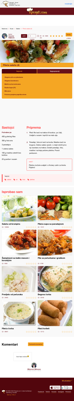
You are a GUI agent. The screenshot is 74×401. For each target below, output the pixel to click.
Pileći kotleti (55, 316)
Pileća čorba (19, 316)
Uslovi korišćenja (26, 391)
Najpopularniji (54, 71)
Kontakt (15, 392)
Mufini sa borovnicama (13, 84)
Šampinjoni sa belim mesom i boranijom (19, 247)
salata (9, 179)
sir (17, 179)
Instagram (61, 391)
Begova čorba (55, 282)
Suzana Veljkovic (11, 37)
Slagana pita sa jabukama (14, 77)
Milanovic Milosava (34, 369)
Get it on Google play (66, 387)
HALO (14, 395)
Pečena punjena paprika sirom (15, 94)
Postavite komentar (36, 344)
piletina (32, 179)
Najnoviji (19, 71)
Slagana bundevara (11, 80)
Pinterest (68, 391)
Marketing (9, 392)
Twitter (48, 391)
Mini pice (8, 91)
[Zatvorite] (1, 3)
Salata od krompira (19, 212)
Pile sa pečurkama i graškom (55, 247)
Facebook (41, 391)
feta (23, 179)
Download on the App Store (55, 387)
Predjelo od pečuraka (19, 282)
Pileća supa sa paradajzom (55, 212)
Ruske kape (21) (10, 87)
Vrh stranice (66, 380)
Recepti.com (37, 11)
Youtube (53, 391)
